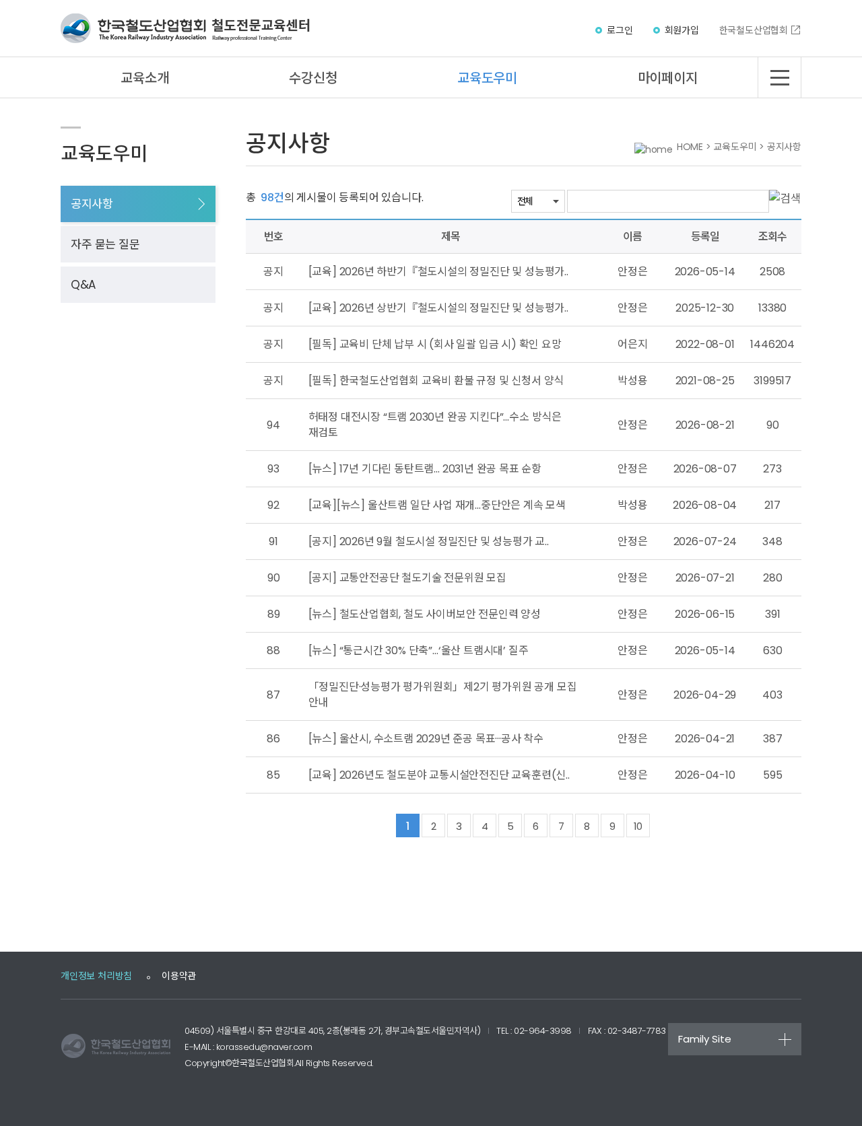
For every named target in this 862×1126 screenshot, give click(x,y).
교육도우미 (487, 78)
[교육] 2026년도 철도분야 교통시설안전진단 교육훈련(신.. (439, 775)
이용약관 (179, 976)
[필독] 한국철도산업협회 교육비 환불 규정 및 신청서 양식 (436, 380)
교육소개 (144, 78)
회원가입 (682, 30)
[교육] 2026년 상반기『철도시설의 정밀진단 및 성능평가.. (438, 308)
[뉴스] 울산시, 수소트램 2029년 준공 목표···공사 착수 (425, 738)
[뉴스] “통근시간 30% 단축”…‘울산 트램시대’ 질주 (418, 650)
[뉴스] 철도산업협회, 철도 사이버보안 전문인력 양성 (424, 614)
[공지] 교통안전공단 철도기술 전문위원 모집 (407, 578)
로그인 (619, 30)
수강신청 (313, 78)
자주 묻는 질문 (105, 244)
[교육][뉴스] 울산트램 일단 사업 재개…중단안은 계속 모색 (437, 505)
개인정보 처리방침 (96, 976)
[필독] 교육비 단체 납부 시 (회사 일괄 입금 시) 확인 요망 (435, 344)
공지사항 (91, 204)
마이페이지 (668, 78)
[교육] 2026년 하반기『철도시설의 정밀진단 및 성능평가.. (438, 271)
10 (638, 826)
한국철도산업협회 (753, 30)
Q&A (83, 285)
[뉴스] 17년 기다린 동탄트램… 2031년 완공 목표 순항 (424, 469)
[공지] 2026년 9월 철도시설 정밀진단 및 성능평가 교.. (428, 541)
